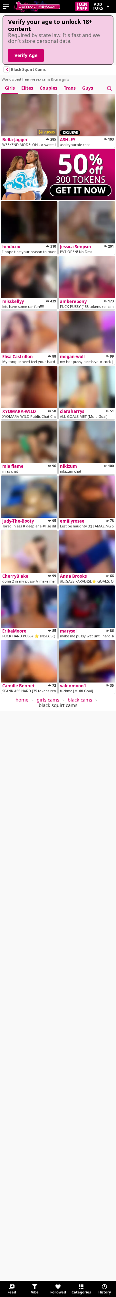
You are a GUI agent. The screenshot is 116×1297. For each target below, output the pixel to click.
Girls (10, 88)
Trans (70, 88)
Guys (87, 88)
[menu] (6, 6)
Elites (27, 88)
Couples (48, 88)
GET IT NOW (80, 190)
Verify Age (26, 55)
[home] (37, 6)
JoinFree (82, 6)
